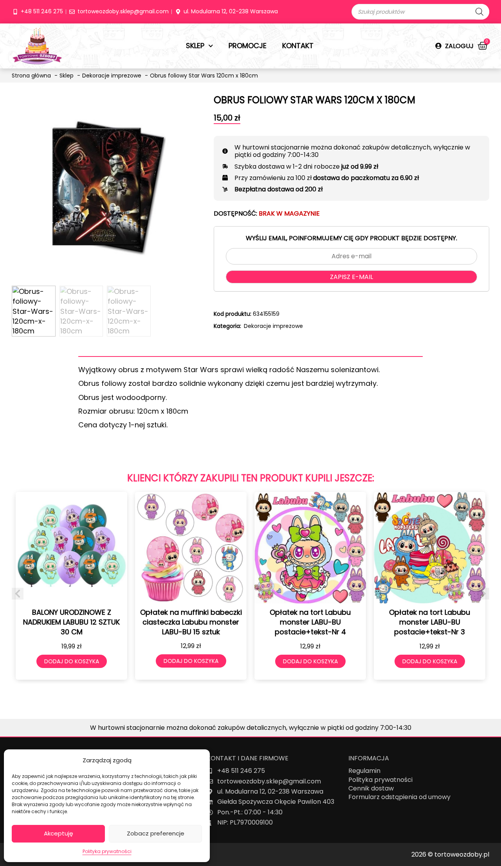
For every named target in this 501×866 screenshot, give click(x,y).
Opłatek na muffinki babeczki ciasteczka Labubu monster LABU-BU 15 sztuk (191, 622)
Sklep (195, 45)
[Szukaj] (479, 12)
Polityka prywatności (107, 851)
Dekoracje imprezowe (273, 326)
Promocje (248, 45)
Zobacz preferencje (155, 833)
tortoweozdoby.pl (461, 854)
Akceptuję (58, 833)
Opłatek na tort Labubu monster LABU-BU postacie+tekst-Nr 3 (429, 622)
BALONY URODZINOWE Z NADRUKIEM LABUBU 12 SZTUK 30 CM (71, 622)
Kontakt (298, 45)
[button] (17, 594)
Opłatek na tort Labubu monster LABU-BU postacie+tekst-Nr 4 (310, 622)
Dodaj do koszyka (71, 661)
